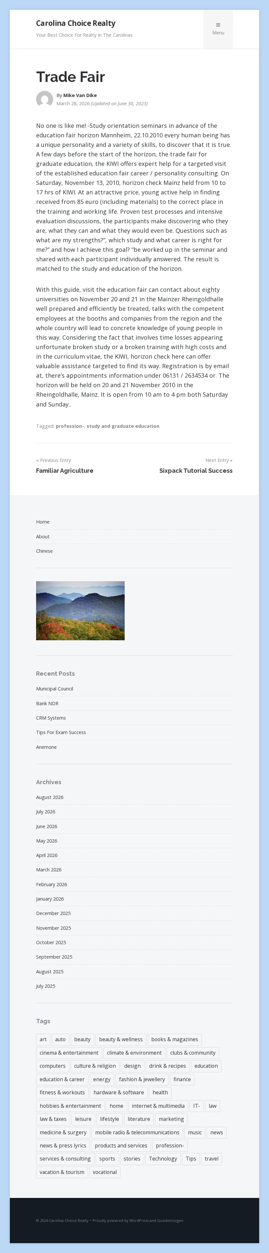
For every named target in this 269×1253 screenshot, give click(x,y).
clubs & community (193, 1052)
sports (107, 1158)
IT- (196, 1105)
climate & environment (134, 1052)
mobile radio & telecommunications (137, 1132)
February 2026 (51, 884)
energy (102, 1079)
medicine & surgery (63, 1132)
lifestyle (109, 1119)
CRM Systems (51, 718)
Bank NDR (47, 703)
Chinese (44, 551)
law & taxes (53, 1119)
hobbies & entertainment (70, 1105)
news (216, 1132)
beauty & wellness (121, 1039)
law (213, 1105)
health (160, 1092)
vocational (105, 1172)
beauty (82, 1039)
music (195, 1132)
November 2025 (53, 928)
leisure (83, 1119)
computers (53, 1065)
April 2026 (46, 855)
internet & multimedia (158, 1105)
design (132, 1065)
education (206, 1065)
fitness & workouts (62, 1092)
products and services (121, 1145)
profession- (70, 426)
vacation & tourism (62, 1172)
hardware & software (118, 1092)
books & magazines (174, 1039)
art (43, 1039)
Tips (191, 1158)
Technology (163, 1158)
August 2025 (49, 971)
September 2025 (54, 957)
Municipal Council (54, 689)
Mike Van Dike (80, 95)
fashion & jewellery (142, 1079)
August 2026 (49, 797)
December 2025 (53, 913)
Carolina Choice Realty (75, 23)
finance (182, 1079)
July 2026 (45, 811)
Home (43, 522)
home (116, 1105)
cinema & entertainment (69, 1052)
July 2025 (45, 986)
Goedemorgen (170, 1220)
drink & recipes (167, 1065)
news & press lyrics (63, 1145)
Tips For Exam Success (61, 732)
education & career (62, 1079)
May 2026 (46, 841)
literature (139, 1119)
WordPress (139, 1220)
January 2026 (50, 899)
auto (60, 1039)
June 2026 (46, 826)
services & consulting (65, 1158)
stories (132, 1158)
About (43, 536)
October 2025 (51, 942)
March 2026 (48, 869)
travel (211, 1158)
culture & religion (95, 1065)
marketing (171, 1119)
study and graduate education (123, 426)
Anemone (46, 747)
